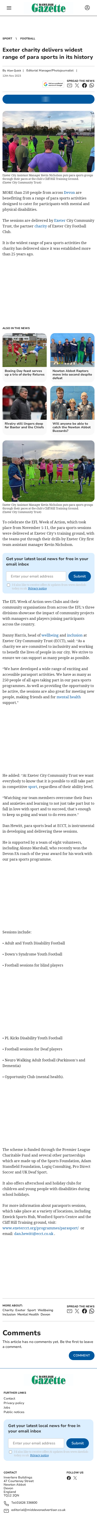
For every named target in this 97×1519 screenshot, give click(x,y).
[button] (9, 7)
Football (27, 38)
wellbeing (50, 635)
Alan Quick (14, 70)
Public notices (14, 1412)
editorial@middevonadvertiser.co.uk (38, 1510)
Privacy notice (37, 588)
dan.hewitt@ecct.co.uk (33, 1233)
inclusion (75, 635)
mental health (69, 697)
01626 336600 (26, 1503)
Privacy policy (14, 1403)
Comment (81, 1355)
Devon (69, 192)
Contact (9, 1398)
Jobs (7, 1407)
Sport (7, 38)
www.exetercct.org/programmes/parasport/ (40, 1228)
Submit (80, 576)
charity (41, 226)
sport (32, 786)
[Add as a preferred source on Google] (53, 84)
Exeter (60, 220)
